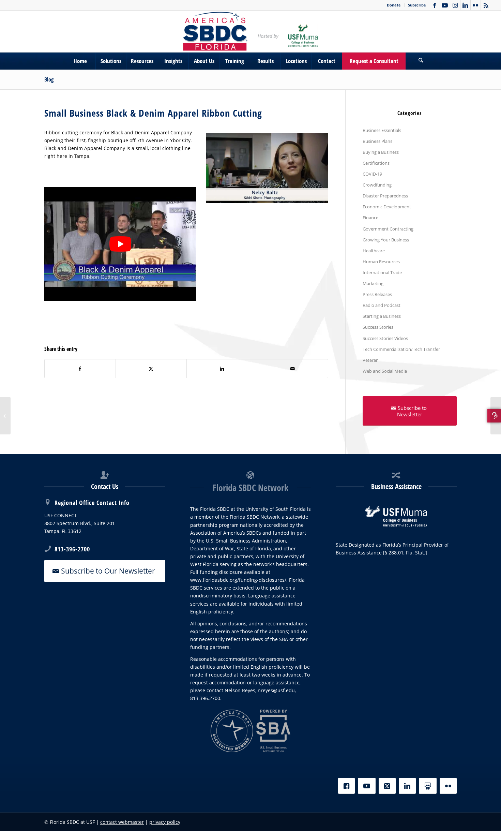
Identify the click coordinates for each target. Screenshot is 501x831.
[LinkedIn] (407, 786)
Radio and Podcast (381, 305)
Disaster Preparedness (385, 196)
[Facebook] (346, 786)
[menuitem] (394, 5)
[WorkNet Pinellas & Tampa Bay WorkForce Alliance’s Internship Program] (5, 415)
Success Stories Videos (385, 338)
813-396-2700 (72, 549)
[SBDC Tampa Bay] (250, 31)
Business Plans (377, 141)
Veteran (371, 360)
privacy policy (164, 822)
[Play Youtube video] (120, 244)
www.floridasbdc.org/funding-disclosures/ (238, 580)
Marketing (373, 283)
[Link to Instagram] (455, 5)
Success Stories (378, 327)
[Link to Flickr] (476, 5)
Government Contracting (388, 229)
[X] (387, 786)
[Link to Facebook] (435, 5)
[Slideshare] (428, 786)
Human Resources (381, 261)
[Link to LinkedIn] (465, 5)
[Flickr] (448, 786)
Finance (370, 217)
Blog (49, 79)
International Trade (382, 272)
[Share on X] (151, 368)
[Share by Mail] (292, 368)
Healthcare (374, 251)
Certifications (376, 163)
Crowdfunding (377, 185)
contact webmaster (122, 822)
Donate (394, 5)
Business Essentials (382, 130)
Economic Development (387, 207)
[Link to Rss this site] (486, 5)
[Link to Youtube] (445, 5)
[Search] (421, 61)
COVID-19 (372, 174)
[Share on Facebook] (80, 368)
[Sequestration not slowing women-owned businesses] (495, 415)
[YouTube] (367, 786)
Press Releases (377, 294)
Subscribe (417, 5)
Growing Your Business (386, 240)
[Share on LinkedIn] (222, 368)
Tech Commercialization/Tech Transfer (401, 349)
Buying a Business (381, 152)
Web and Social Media (385, 371)
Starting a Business (382, 316)
